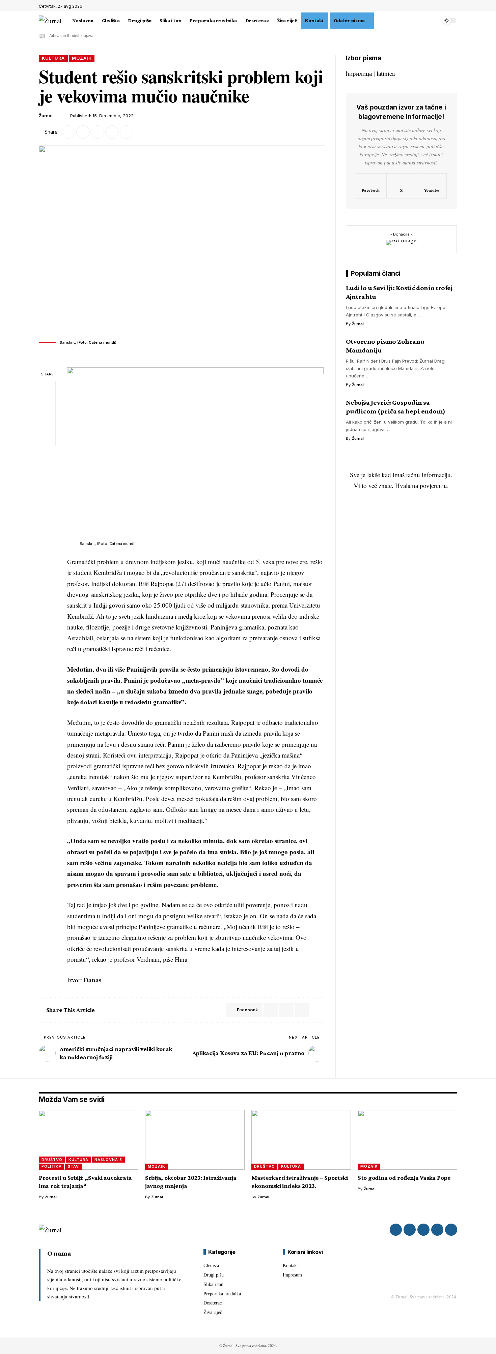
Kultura (53, 58)
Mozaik (82, 58)
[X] (446, 6)
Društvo (52, 1159)
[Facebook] (438, 6)
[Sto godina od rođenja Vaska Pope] (407, 1140)
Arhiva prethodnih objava (71, 35)
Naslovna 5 (108, 1159)
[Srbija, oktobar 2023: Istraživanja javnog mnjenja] (195, 1140)
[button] (378, 20)
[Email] (97, 132)
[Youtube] (432, 185)
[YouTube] (453, 6)
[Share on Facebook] (68, 132)
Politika (52, 1166)
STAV (73, 1166)
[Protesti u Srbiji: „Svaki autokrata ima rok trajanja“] (88, 1140)
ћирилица (359, 73)
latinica (386, 73)
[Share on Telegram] (286, 1010)
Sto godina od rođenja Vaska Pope (404, 1177)
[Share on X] (83, 132)
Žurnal (45, 115)
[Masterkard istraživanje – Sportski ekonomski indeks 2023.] (301, 1140)
